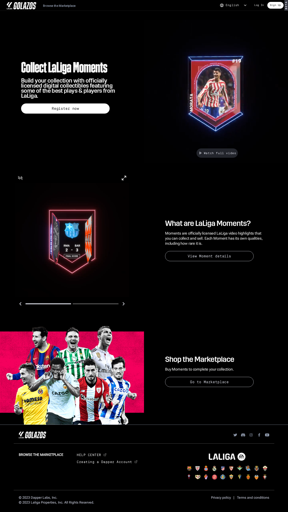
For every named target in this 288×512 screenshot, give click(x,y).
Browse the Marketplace (59, 5)
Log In (259, 5)
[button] (20, 178)
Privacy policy (221, 498)
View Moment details (209, 256)
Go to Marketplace (209, 381)
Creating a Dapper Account (104, 462)
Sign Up (275, 5)
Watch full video (220, 153)
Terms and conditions (253, 498)
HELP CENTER (89, 455)
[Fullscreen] (124, 178)
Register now (65, 108)
